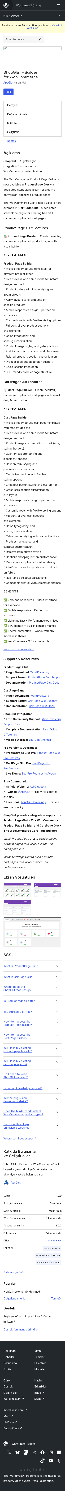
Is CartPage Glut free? (17, 1011)
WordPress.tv (13, 1398)
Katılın (38, 1380)
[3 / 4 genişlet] (26, 904)
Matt (8, 1416)
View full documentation (18, 649)
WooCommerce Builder (48, 1255)
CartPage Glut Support (42, 701)
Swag (39, 1398)
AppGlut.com (38, 786)
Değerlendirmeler (17, 114)
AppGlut (8, 82)
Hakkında (9, 1351)
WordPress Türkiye (24, 1444)
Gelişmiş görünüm (14, 1272)
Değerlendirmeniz (14, 1298)
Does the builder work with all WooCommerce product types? (23, 1113)
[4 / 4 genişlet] (57, 922)
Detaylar (12, 105)
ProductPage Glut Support (45, 677)
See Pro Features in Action (39, 773)
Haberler (8, 1357)
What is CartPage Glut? (18, 977)
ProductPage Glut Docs (44, 682)
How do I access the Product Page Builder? (17, 1023)
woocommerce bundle (48, 1262)
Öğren (7, 1380)
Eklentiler (40, 1363)
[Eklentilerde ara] (40, 39)
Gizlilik (7, 1369)
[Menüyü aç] (59, 5)
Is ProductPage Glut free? (20, 1001)
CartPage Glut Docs (42, 706)
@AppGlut (24, 791)
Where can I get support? (19, 1138)
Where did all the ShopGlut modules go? (17, 988)
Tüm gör (56, 1298)
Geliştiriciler (10, 1392)
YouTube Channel (40, 739)
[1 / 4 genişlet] (26, 887)
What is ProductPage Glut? (20, 966)
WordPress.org (39, 672)
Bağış (39, 1392)
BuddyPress (12, 1428)
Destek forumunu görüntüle (20, 1329)
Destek (11, 141)
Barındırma (10, 1363)
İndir (8, 91)
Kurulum (12, 123)
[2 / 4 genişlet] (57, 887)
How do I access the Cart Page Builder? (17, 1036)
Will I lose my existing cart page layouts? (17, 1062)
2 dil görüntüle (54, 1240)
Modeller (39, 1369)
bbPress (10, 1422)
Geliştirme (13, 132)
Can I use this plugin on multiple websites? (17, 1126)
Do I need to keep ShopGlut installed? (15, 1075)
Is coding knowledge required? (22, 1088)
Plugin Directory (12, 15)
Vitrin (37, 1351)
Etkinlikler (40, 1386)
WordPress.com (15, 1410)
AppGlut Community (33, 802)
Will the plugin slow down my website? (15, 1099)
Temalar (39, 1357)
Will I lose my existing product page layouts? (17, 1049)
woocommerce (52, 1248)
